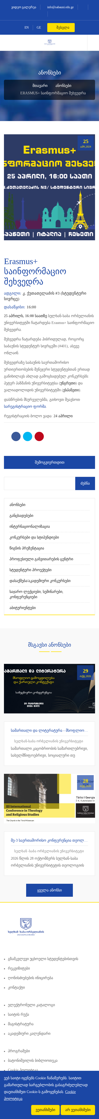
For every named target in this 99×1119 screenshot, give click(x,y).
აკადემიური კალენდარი (29, 1034)
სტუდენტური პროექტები (30, 570)
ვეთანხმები (45, 1110)
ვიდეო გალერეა (23, 7)
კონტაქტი (16, 987)
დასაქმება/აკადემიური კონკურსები (40, 581)
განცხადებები (21, 516)
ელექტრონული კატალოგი (31, 1005)
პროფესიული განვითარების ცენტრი (41, 559)
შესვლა (62, 27)
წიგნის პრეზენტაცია (27, 548)
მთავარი (39, 86)
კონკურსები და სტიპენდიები (34, 537)
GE (39, 27)
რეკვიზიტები (19, 968)
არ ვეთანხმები (78, 1110)
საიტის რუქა (18, 1014)
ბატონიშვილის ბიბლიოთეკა (33, 1061)
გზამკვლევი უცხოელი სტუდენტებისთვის (43, 959)
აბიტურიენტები (23, 608)
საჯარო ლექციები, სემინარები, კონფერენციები (36, 594)
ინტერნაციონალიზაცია (30, 527)
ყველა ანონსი (49, 890)
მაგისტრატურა (21, 1024)
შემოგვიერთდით (49, 462)
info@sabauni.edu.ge (60, 7)
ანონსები (63, 86)
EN (27, 27)
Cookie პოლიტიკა (23, 1070)
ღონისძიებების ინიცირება (30, 978)
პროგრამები (19, 1051)
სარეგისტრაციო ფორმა (25, 406)
